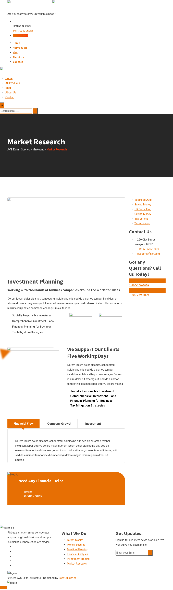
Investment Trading (78, 558)
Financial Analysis (77, 554)
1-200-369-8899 (139, 285)
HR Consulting (142, 209)
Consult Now (20, 35)
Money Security (76, 544)
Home (16, 43)
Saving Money (142, 204)
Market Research (77, 563)
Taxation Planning (77, 549)
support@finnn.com (148, 253)
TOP (4, 587)
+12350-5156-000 (148, 249)
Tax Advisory (142, 223)
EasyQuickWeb (68, 578)
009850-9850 (33, 496)
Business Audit (143, 199)
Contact (18, 61)
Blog (15, 52)
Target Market (75, 540)
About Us (18, 57)
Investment (141, 218)
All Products (20, 47)
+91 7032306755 (23, 30)
